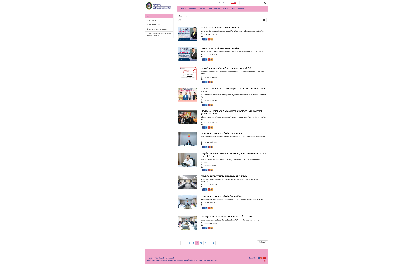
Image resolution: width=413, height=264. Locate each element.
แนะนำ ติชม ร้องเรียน (229, 9)
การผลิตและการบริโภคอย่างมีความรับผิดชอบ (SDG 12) (159, 35)
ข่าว (148, 16)
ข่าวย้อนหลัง (262, 242)
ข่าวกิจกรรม (152, 20)
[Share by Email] (211, 39)
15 (213, 243)
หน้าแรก (183, 9)
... (185, 243)
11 (205, 243)
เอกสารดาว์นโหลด (214, 9)
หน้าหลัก (180, 16)
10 (201, 243)
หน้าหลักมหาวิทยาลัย (222, 3)
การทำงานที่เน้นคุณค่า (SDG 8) (157, 29)
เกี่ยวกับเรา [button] (192, 9)
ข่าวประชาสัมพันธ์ (154, 25)
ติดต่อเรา (241, 9)
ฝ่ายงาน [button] (202, 9)
